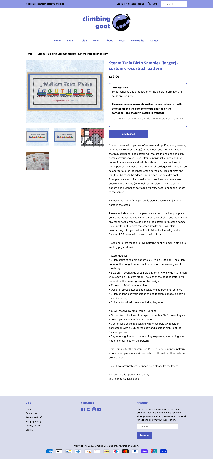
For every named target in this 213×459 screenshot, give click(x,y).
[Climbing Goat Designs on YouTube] (99, 410)
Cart (154, 4)
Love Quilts (137, 40)
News (96, 40)
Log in (120, 4)
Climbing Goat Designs (105, 446)
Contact (154, 40)
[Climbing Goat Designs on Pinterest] (88, 410)
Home (57, 40)
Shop (70, 40)
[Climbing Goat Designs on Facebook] (83, 410)
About (109, 40)
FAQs (122, 40)
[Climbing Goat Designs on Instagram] (94, 410)
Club (84, 40)
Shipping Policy (33, 421)
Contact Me (31, 413)
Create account (136, 4)
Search (29, 430)
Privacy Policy (33, 425)
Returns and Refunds (36, 417)
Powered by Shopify (128, 446)
